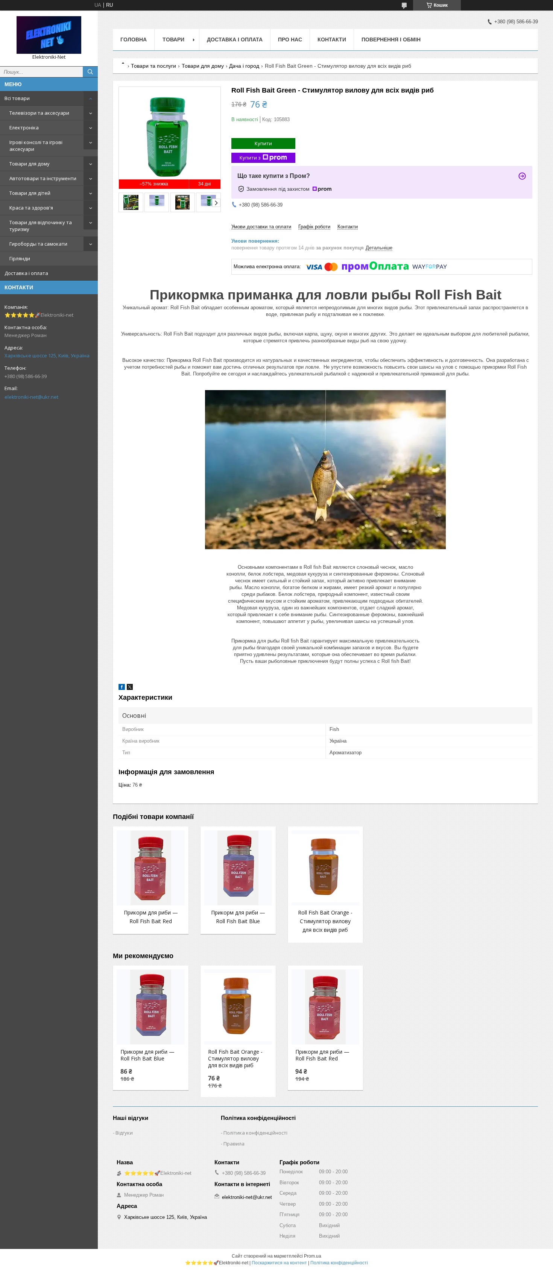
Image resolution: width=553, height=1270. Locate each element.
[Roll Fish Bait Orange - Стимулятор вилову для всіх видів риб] (325, 867)
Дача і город (244, 66)
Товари (173, 39)
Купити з (250, 157)
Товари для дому (29, 163)
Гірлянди (19, 258)
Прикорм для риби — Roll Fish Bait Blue (147, 1055)
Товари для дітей (29, 193)
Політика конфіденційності (255, 1132)
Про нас (290, 39)
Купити (263, 143)
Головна (133, 39)
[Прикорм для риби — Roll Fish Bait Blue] (238, 867)
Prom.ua (312, 1256)
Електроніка (24, 127)
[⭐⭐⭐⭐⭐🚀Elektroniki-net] (49, 35)
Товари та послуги (153, 66)
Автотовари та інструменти (42, 178)
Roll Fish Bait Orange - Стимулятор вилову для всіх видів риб (325, 921)
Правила (234, 1143)
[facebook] (121, 688)
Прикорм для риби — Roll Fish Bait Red (322, 1055)
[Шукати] (90, 71)
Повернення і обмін (391, 39)
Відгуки (124, 1132)
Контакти (332, 39)
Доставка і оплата (26, 273)
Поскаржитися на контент (279, 1262)
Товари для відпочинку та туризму (40, 225)
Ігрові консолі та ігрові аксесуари (35, 145)
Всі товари (17, 98)
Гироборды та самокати (38, 243)
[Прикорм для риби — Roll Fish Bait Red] (150, 867)
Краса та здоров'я (31, 207)
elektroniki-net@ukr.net (31, 396)
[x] (130, 688)
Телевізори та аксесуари (39, 112)
